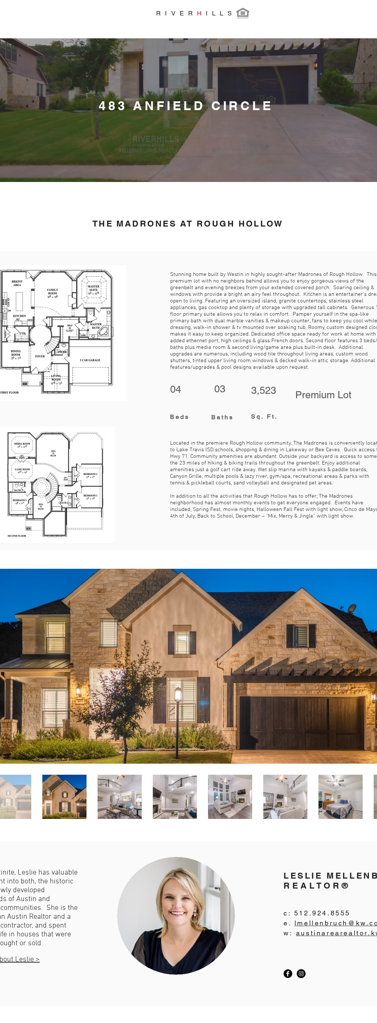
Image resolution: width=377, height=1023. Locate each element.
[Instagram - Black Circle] (301, 973)
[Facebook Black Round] (287, 973)
